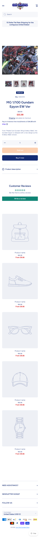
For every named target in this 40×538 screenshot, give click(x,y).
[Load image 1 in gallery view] (8, 83)
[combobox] (20, 14)
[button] (37, 6)
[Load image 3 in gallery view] (24, 83)
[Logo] (20, 5)
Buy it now (20, 158)
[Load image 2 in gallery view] (16, 83)
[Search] (4, 14)
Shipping (12, 118)
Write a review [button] (20, 199)
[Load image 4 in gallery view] (31, 83)
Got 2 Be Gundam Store (22, 527)
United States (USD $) (12, 514)
